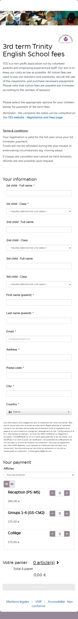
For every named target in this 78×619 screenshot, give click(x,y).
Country (12, 404)
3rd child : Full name (19, 258)
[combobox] (39, 412)
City (10, 386)
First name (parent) (20, 295)
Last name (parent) (19, 313)
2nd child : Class (17, 240)
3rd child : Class (16, 276)
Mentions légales (17, 602)
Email (11, 331)
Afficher (9, 468)
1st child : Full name (20, 185)
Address (12, 349)
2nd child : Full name (20, 222)
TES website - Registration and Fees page (35, 117)
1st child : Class (17, 203)
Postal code (15, 367)
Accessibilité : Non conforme (52, 604)
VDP (38, 602)
